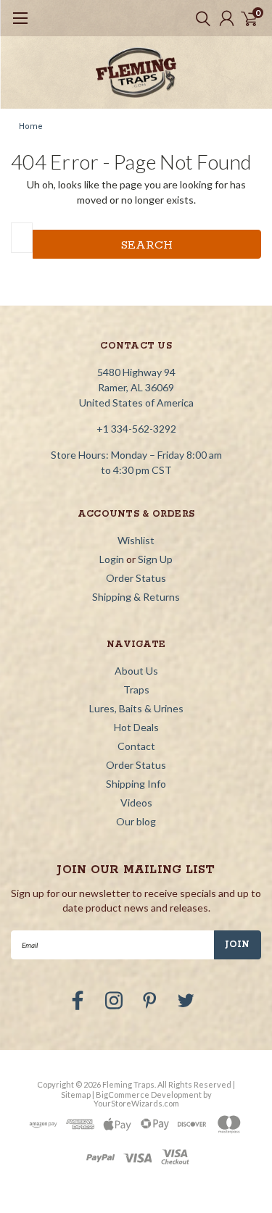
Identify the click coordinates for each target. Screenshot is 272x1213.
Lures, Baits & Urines (136, 708)
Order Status (136, 578)
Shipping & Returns (136, 597)
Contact (136, 746)
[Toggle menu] (20, 25)
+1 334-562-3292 (136, 428)
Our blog (136, 821)
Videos (136, 802)
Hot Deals (136, 727)
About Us (136, 670)
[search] (199, 18)
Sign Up (155, 559)
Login (111, 559)
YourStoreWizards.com (136, 1103)
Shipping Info (136, 784)
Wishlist (136, 540)
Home (31, 126)
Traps (136, 689)
